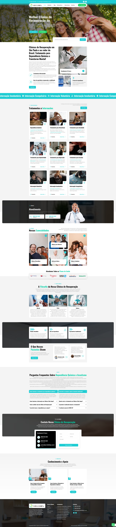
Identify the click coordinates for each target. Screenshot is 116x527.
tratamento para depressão (56, 159)
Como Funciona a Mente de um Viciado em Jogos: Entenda (77, 483)
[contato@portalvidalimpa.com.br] (38, 445)
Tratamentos (59, 5)
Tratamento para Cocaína (62, 509)
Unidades (49, 5)
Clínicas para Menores (57, 244)
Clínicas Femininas (75, 261)
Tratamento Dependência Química (64, 506)
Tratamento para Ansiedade (75, 129)
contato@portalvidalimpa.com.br (48, 445)
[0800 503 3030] (31, 216)
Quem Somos (67, 5)
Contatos (73, 5)
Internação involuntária (54, 188)
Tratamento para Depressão (63, 514)
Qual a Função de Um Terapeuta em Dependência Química (37, 483)
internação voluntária (35, 188)
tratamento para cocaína (76, 159)
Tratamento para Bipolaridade (63, 512)
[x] (86, 1)
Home (45, 5)
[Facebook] (84, 1)
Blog (54, 5)
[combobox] (66, 39)
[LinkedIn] (76, 513)
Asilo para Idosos (55, 261)
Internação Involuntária (61, 517)
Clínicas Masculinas (35, 261)
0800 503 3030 (36, 216)
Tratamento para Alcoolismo (56, 132)
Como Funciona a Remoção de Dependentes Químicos (57, 483)
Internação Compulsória (62, 515)
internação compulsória (75, 188)
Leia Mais (33, 491)
